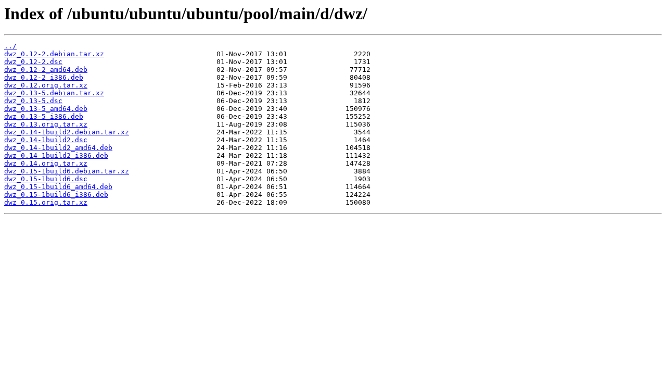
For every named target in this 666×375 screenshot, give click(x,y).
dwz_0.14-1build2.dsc (45, 140)
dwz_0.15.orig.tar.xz (45, 202)
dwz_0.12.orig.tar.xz (45, 85)
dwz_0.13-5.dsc (33, 101)
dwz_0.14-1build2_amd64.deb (58, 148)
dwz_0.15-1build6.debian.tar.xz (66, 171)
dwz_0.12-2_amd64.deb (45, 69)
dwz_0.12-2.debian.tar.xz (54, 54)
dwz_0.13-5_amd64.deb (45, 109)
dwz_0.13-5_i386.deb (43, 116)
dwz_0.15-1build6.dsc (45, 179)
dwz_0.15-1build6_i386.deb (56, 194)
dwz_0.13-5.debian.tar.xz (54, 93)
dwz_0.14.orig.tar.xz (45, 163)
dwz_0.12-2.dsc (33, 62)
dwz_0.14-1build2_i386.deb (56, 155)
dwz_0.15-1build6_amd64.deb (58, 187)
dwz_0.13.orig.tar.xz (45, 124)
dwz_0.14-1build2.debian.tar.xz (66, 132)
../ (10, 46)
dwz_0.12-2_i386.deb (43, 77)
